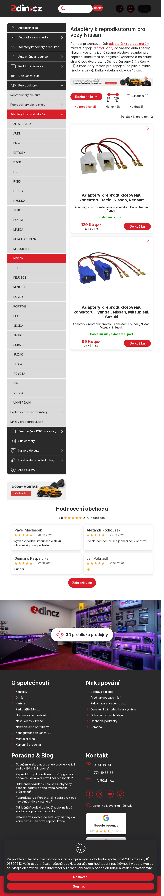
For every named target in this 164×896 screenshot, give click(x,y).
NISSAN (18, 258)
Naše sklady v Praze (29, 721)
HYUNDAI (19, 200)
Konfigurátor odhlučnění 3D (34, 732)
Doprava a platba (102, 691)
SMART (18, 335)
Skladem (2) (140, 95)
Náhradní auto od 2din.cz (32, 727)
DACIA (17, 162)
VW (15, 383)
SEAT (16, 316)
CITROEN (19, 152)
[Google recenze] (106, 823)
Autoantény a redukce (33, 56)
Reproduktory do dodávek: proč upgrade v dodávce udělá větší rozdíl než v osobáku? (45, 776)
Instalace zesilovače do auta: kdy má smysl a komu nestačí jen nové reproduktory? (45, 819)
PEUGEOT (20, 277)
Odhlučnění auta (29, 75)
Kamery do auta (28, 450)
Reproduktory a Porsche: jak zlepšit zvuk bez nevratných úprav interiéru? (46, 799)
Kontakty (21, 691)
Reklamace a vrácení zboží (108, 703)
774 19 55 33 (103, 773)
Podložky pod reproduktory (29, 412)
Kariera (20, 703)
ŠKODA (18, 325)
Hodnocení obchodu (82, 509)
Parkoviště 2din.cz (28, 709)
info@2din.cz (104, 780)
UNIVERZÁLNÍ (22, 402)
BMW (16, 143)
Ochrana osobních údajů (107, 715)
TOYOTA (19, 373)
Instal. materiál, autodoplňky (36, 460)
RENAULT (19, 287)
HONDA (18, 191)
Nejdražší (136, 106)
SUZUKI (18, 354)
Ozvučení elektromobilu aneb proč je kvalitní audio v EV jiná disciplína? (45, 766)
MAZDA (18, 229)
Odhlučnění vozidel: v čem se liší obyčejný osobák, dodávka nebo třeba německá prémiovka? (44, 788)
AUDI (16, 133)
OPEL (16, 268)
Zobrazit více (82, 583)
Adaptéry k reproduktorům (28, 114)
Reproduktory (27, 85)
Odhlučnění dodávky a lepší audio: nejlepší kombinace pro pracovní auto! (44, 809)
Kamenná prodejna (28, 744)
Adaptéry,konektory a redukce (38, 47)
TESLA (17, 364)
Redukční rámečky (30, 66)
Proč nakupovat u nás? (106, 697)
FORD (17, 181)
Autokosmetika (28, 27)
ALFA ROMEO (22, 124)
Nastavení (80, 877)
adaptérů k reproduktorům (129, 44)
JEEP (16, 210)
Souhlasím (80, 886)
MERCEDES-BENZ (25, 239)
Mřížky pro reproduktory (26, 421)
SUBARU (19, 345)
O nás (19, 697)
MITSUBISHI (21, 248)
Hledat (98, 8)
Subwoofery (26, 441)
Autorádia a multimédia (33, 37)
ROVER (18, 296)
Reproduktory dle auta (25, 95)
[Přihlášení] (131, 9)
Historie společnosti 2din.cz (34, 715)
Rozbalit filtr (84, 97)
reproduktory (103, 48)
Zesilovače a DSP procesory (37, 431)
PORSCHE (20, 306)
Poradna (96, 727)
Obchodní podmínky (104, 721)
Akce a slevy (26, 469)
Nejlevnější (113, 106)
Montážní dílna (25, 738)
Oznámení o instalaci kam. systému (113, 709)
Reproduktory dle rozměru (27, 104)
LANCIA (18, 220)
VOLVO (18, 393)
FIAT (16, 172)
